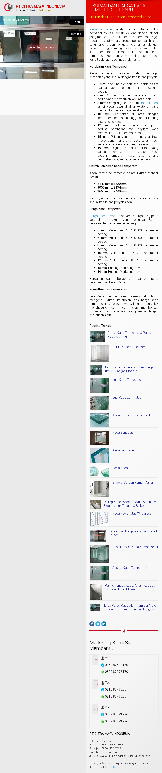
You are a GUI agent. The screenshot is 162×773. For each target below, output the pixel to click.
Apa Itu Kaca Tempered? (129, 568)
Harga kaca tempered (104, 216)
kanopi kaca (149, 103)
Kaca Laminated (123, 450)
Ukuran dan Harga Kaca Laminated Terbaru (133, 533)
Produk (76, 22)
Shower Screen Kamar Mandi (132, 482)
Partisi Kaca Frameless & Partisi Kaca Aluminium (130, 334)
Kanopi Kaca (111, 767)
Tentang (75, 33)
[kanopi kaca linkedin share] (103, 623)
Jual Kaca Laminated (126, 397)
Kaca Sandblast (123, 432)
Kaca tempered (101, 29)
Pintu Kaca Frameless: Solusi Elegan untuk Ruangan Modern (130, 369)
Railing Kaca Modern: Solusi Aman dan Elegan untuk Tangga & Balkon (130, 504)
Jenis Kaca (120, 468)
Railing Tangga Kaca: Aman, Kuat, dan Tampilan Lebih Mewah (131, 587)
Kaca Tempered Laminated (131, 415)
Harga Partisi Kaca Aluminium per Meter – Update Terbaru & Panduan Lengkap (130, 607)
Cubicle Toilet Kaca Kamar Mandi (135, 547)
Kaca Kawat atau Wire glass (131, 513)
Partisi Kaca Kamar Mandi (130, 347)
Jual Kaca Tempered (126, 380)
